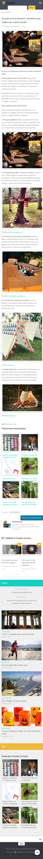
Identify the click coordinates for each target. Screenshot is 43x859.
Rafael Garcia (10, 26)
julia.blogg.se (11, 416)
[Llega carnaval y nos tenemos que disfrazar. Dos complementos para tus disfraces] (11, 466)
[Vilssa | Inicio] (11, 3)
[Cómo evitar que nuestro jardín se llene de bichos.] (29, 466)
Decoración (6, 12)
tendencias (6, 662)
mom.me (10, 365)
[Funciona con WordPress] (15, 852)
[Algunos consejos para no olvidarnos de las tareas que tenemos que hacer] (11, 442)
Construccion (7, 698)
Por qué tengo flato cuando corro (15, 665)
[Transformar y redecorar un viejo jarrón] (29, 442)
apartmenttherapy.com (15, 232)
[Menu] (40, 3)
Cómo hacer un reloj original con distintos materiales (29, 562)
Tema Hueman (32, 852)
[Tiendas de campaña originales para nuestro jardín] (11, 489)
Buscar (32, 7)
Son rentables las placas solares (14, 701)
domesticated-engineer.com (16, 296)
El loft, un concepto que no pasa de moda (18, 634)
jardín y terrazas (14, 512)
